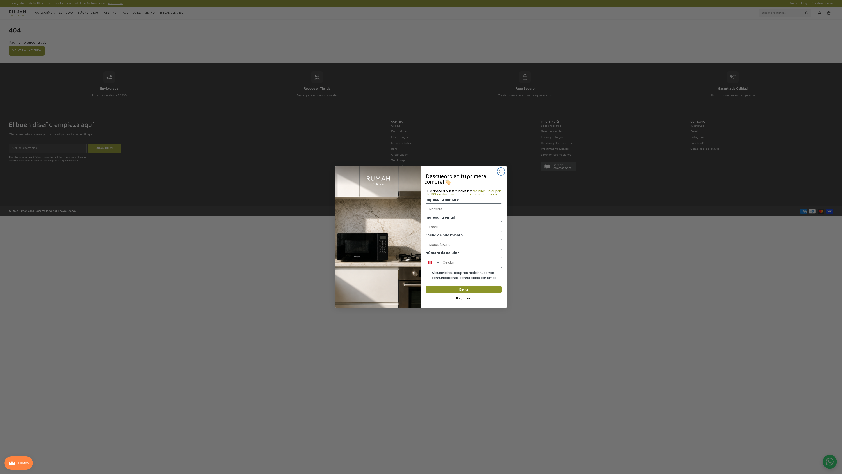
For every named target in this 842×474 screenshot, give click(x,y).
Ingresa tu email (440, 217)
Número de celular (442, 253)
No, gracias (463, 298)
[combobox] (433, 262)
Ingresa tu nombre (442, 199)
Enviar (463, 289)
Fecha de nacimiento (444, 235)
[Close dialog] (501, 171)
